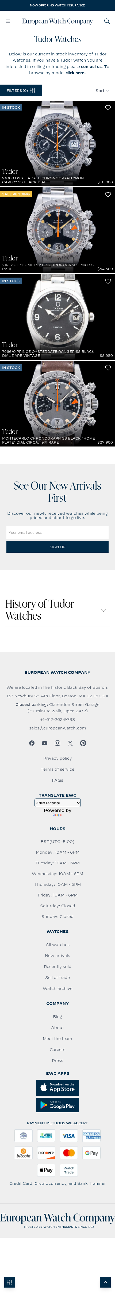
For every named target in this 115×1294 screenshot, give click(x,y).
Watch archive (57, 988)
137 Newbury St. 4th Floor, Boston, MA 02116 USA (57, 696)
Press (57, 1060)
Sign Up (57, 547)
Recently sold (57, 966)
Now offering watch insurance (57, 5)
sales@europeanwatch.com (57, 728)
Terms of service (57, 769)
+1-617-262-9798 (57, 719)
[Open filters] (9, 1282)
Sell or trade (57, 977)
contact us (91, 67)
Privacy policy (57, 758)
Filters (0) (17, 90)
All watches (58, 945)
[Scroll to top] (105, 1282)
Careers (57, 1049)
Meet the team (57, 1038)
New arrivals (57, 956)
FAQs (57, 780)
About (57, 1028)
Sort (99, 91)
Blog (57, 1017)
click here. (76, 73)
